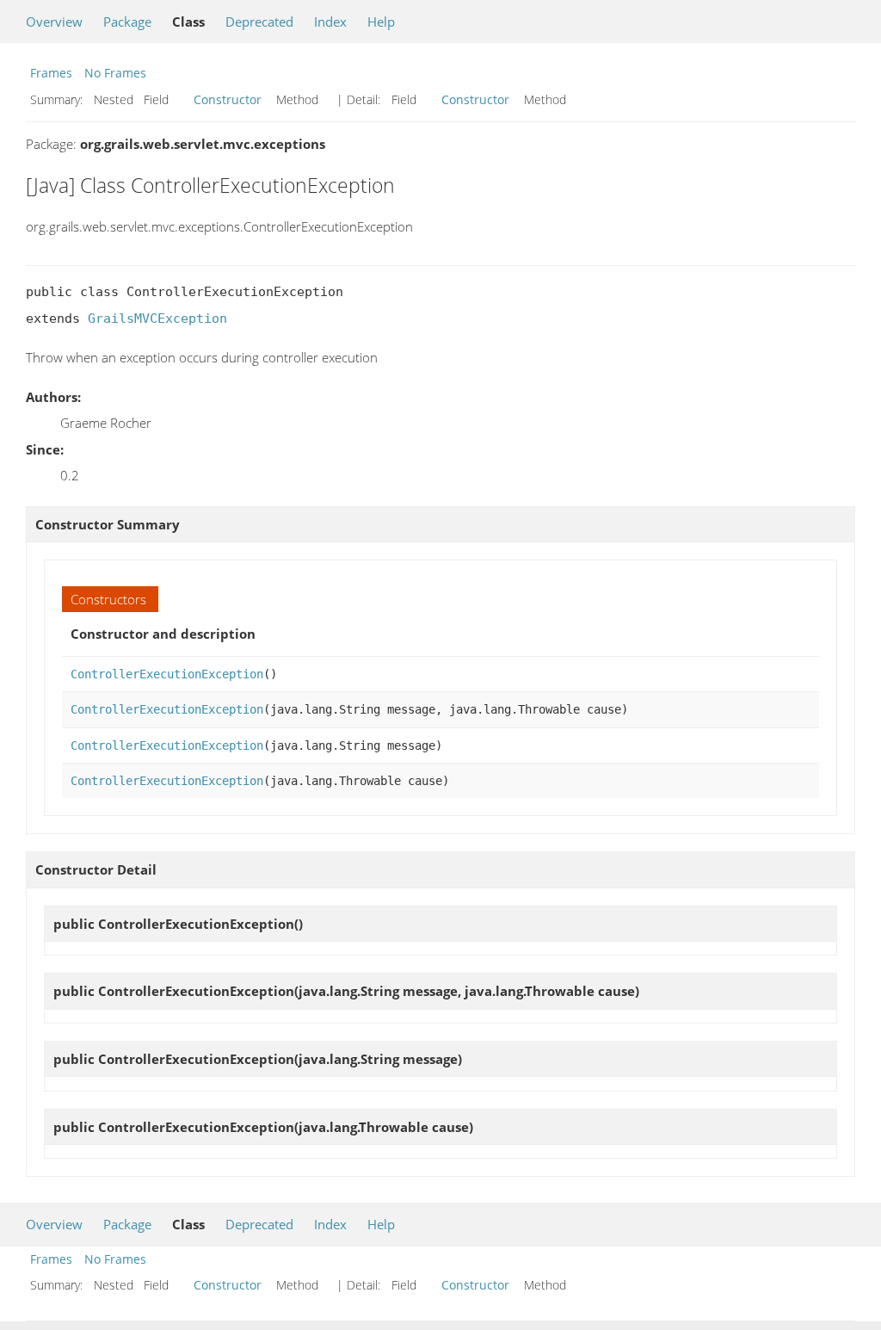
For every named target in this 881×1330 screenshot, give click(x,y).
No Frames (115, 73)
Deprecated (259, 21)
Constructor (228, 99)
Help (381, 21)
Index (330, 21)
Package (127, 21)
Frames (51, 73)
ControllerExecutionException (167, 674)
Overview (54, 21)
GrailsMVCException (157, 318)
